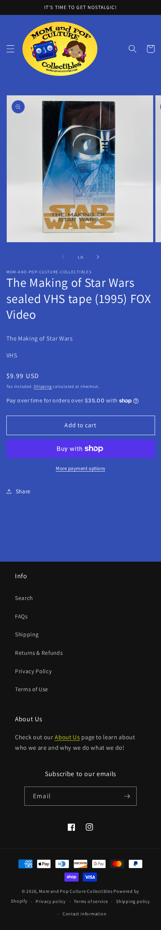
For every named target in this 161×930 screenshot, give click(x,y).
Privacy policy (51, 901)
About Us (67, 737)
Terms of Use (31, 689)
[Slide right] (97, 257)
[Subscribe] (127, 796)
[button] (10, 49)
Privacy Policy (33, 671)
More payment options (80, 468)
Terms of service (91, 901)
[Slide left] (63, 257)
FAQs (21, 616)
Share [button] (23, 491)
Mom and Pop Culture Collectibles (76, 891)
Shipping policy (133, 901)
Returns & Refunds (39, 652)
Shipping (43, 386)
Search (24, 597)
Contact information (85, 913)
